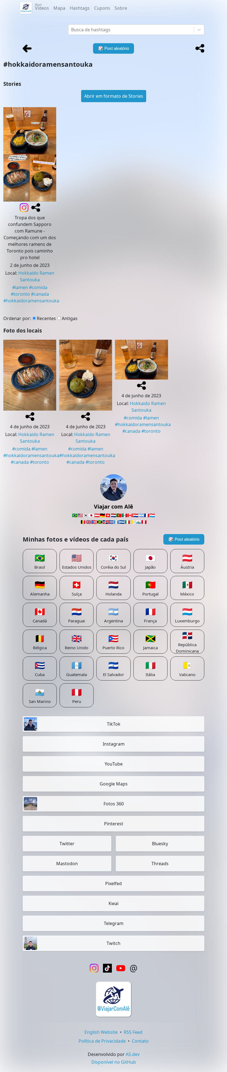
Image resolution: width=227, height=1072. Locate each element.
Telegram (113, 923)
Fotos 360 (114, 804)
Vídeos (42, 7)
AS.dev (133, 1054)
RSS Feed (133, 1032)
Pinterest (113, 824)
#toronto (20, 294)
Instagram (114, 744)
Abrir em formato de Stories (113, 96)
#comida (38, 287)
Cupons (102, 8)
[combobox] (71, 29)
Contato (140, 1041)
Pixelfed (113, 883)
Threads (160, 863)
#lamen (20, 287)
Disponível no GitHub (113, 1062)
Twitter (67, 844)
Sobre (121, 8)
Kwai (113, 903)
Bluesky (160, 844)
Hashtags (80, 8)
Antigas (70, 318)
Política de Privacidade (102, 1041)
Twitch (113, 943)
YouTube (114, 764)
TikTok (113, 724)
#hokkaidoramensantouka (31, 301)
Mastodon (67, 863)
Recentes (46, 318)
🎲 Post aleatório (183, 539)
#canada (40, 294)
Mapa (59, 8)
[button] (199, 48)
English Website (101, 1032)
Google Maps (114, 784)
